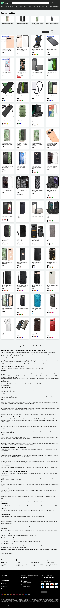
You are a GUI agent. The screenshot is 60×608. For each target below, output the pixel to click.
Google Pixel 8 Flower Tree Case (7, 73)
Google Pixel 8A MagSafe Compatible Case (7, 263)
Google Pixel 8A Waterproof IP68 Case (7, 309)
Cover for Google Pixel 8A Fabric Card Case (22, 333)
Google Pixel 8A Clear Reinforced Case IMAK (21, 167)
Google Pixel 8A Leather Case (52, 308)
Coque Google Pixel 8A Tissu (37, 333)
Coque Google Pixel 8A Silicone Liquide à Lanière (7, 119)
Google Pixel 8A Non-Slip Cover (21, 96)
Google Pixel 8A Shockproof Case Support (52, 216)
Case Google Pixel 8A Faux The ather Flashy (22, 240)
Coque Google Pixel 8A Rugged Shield (21, 119)
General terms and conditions (27, 605)
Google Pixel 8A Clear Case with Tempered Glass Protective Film (22, 50)
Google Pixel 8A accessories (52, 23)
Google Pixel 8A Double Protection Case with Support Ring (37, 120)
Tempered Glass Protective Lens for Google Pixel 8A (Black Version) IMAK (52, 144)
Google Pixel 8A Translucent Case (52, 50)
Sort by (52, 30)
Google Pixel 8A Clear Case (7, 190)
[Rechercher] (13, 3)
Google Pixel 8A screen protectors (37, 24)
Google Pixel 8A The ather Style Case (37, 286)
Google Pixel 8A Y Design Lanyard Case (6, 286)
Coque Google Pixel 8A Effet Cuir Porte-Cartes (52, 333)
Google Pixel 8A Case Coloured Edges (51, 96)
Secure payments (35, 562)
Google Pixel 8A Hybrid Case (37, 216)
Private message (26, 586)
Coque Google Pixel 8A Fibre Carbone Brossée (7, 167)
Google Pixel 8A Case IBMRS (22, 190)
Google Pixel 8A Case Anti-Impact (22, 216)
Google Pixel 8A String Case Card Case (37, 50)
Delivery (3, 578)
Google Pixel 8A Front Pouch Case (52, 240)
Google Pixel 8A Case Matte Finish (37, 73)
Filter (46, 31)
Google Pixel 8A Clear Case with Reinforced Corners (52, 167)
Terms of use (17, 605)
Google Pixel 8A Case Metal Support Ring (22, 263)
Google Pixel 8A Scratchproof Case (52, 286)
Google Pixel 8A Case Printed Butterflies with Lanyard (22, 286)
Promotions (4, 575)
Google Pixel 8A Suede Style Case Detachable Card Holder (22, 309)
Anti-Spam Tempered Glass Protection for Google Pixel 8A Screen (22, 144)
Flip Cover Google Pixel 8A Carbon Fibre (7, 240)
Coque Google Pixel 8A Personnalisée (21, 73)
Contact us (4, 586)
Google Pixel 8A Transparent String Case (37, 96)
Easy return (18, 562)
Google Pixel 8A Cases (7, 23)
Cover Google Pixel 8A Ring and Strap (52, 263)
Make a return (5, 580)
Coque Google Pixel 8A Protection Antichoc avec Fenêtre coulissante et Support (51, 192)
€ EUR (43, 591)
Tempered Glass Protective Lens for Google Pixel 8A (7, 50)
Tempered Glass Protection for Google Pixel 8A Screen (7, 144)
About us (3, 583)
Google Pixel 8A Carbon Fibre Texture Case (37, 191)
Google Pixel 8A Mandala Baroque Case (36, 309)
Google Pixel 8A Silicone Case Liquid (7, 96)
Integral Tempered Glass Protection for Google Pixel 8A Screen (37, 144)
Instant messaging (27, 582)
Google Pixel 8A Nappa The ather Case (37, 263)
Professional (4, 588)
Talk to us (25, 578)
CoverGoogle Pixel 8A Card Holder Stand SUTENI (37, 240)
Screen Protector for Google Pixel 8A (52, 119)
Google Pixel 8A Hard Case (7, 216)
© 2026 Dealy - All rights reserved (7, 605)
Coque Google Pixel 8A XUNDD (51, 73)
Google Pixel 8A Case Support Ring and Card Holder (36, 167)
